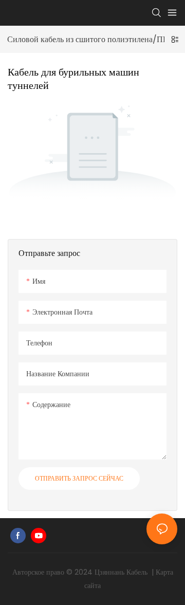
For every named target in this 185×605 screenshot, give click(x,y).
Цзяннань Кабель (122, 572)
